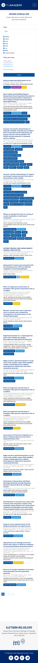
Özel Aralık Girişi (8, 69)
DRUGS (6, 167)
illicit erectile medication (10, 152)
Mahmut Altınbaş (8, 536)
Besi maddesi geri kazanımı (11, 329)
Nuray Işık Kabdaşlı (9, 258)
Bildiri (6, 50)
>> (12, 594)
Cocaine (24, 232)
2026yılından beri (8, 63)
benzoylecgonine (8, 232)
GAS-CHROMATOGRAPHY (26, 198)
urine (27, 122)
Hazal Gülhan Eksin (9, 404)
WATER (26, 167)
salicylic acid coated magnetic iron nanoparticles (16, 116)
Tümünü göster (7, 61)
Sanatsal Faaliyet (9, 53)
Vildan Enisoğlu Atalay (10, 229)
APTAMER (28, 238)
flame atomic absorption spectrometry (14, 122)
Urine (24, 235)
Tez (6, 48)
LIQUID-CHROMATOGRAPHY (11, 164)
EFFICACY (20, 167)
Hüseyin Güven (8, 303)
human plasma (26, 186)
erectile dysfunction (27, 146)
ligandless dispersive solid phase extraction (15, 119)
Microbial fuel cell (15, 235)
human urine (18, 149)
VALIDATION (28, 204)
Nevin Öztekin (7, 474)
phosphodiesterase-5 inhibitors (12, 155)
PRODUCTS (13, 167)
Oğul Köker (7, 87)
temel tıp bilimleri (8, 354)
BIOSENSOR (21, 238)
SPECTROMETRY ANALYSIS (11, 201)
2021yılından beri (8, 66)
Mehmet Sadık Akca (9, 495)
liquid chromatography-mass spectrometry (15, 192)
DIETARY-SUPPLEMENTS (10, 158)
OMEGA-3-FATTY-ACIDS (17, 204)
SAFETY (29, 164)
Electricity (6, 235)
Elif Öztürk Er (7, 113)
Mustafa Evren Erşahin (9, 277)
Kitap (6, 43)
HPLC (5, 207)
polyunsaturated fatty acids (11, 198)
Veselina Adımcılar (9, 378)
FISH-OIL (6, 204)
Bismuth (24, 113)
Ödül (6, 46)
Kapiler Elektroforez (9, 381)
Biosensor (17, 232)
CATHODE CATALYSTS (10, 238)
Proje (6, 41)
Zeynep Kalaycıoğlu (9, 351)
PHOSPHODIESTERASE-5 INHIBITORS (13, 161)
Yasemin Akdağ (8, 326)
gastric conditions (8, 149)
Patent (7, 39)
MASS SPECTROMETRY (26, 201)
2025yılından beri (8, 64)
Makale (7, 36)
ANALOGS (22, 164)
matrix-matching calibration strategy (13, 195)
